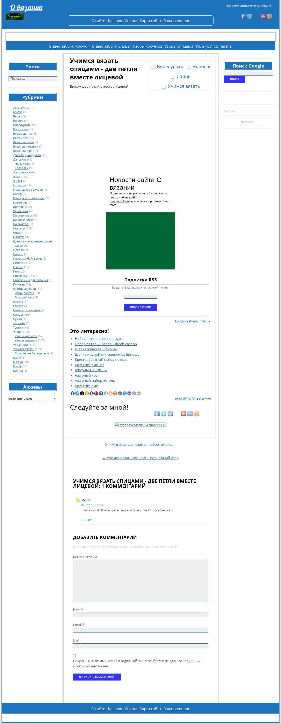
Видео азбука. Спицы (111, 46)
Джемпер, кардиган (27, 155)
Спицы (131, 20)
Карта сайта (150, 20)
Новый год (22, 164)
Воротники (21, 129)
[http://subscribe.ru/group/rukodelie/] (140, 424)
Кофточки (20, 202)
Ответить (87, 520)
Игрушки (19, 185)
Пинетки (19, 263)
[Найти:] (32, 79)
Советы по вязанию (27, 310)
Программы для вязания (30, 280)
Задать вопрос (177, 20)
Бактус (17, 112)
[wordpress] (170, 414)
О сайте (98, 20)
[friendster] (270, 16)
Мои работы (23, 297)
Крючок (115, 20)
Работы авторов (24, 289)
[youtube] (263, 16)
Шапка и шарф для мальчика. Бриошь (107, 354)
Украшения (21, 345)
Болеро (18, 121)
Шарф (17, 366)
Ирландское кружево (28, 189)
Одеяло (18, 250)
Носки (17, 233)
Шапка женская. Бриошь (96, 349)
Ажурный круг (87, 375)
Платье (18, 267)
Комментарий (85, 557)
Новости (19, 228)
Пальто (18, 254)
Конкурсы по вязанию (29, 198)
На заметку (21, 224)
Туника (18, 327)
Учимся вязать (23, 349)
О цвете (18, 237)
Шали (17, 358)
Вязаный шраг (23, 151)
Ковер (17, 194)
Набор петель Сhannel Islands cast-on (106, 343)
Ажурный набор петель (95, 380)
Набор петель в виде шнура (99, 338)
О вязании (26, 7)
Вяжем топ (20, 138)
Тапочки (19, 323)
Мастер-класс (23, 215)
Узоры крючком (147, 46)
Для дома (19, 159)
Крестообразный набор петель (101, 359)
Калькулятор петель (214, 46)
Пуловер (19, 284)
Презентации (22, 276)
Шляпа (18, 370)
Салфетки (21, 168)
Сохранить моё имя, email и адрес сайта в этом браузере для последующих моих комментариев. (137, 663)
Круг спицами (86, 385)
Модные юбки (23, 220)
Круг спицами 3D (89, 364)
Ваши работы (24, 293)
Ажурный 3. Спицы (91, 370)
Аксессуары (21, 108)
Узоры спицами (179, 46)
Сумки (17, 319)
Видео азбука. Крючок (69, 46)
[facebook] (243, 16)
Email (78, 624)
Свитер (18, 306)
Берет (17, 116)
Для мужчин (21, 172)
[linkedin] (190, 414)
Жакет (17, 177)
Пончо (17, 271)
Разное (18, 302)
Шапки (18, 362)
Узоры (17, 332)
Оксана (205, 398)
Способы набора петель (32, 353)
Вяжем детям (22, 133)
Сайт (77, 640)
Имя (78, 609)
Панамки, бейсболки (27, 258)
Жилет (17, 181)
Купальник (20, 211)
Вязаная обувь (23, 142)
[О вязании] (35, 16)
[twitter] (250, 16)
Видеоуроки (21, 125)
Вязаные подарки (25, 146)
